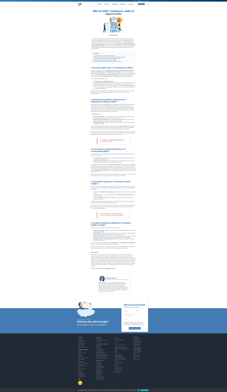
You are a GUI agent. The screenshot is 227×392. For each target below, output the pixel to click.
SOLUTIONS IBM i (118, 355)
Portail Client (80, 356)
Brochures (80, 370)
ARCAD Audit (99, 348)
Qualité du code (118, 372)
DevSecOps (117, 366)
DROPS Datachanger (100, 377)
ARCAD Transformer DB (100, 352)
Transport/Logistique (137, 351)
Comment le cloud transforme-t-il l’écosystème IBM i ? (107, 58)
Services (107, 4)
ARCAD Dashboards (100, 349)
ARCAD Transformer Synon (101, 358)
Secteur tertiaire (136, 356)
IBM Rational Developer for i (120, 347)
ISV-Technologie (136, 359)
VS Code (116, 342)
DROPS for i (98, 374)
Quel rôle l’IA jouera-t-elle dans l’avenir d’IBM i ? (105, 60)
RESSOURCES (80, 361)
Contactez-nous (81, 345)
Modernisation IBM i (119, 368)
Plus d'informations (144, 390)
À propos (130, 4)
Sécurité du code (118, 369)
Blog (79, 367)
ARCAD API (98, 346)
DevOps (116, 365)
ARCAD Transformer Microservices (103, 355)
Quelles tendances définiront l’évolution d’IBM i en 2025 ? (107, 61)
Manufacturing (136, 352)
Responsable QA (136, 343)
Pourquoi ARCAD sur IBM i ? (101, 340)
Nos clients (80, 341)
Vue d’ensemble (99, 338)
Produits (99, 4)
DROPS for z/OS (99, 376)
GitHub (116, 351)
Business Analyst (136, 345)
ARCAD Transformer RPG (101, 356)
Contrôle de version (119, 362)
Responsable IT (136, 338)
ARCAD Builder (99, 364)
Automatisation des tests (120, 359)
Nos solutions (141, 4)
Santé (134, 358)
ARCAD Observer (99, 351)
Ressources (122, 4)
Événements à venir (82, 352)
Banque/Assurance (137, 349)
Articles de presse (81, 368)
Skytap (116, 353)
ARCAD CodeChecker (100, 366)
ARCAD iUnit (98, 369)
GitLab (116, 350)
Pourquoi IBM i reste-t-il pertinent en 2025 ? (104, 55)
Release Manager (136, 344)
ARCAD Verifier (99, 373)
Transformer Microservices (102, 201)
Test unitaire (117, 371)
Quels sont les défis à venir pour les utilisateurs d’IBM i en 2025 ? (109, 57)
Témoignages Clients (82, 365)
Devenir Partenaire (81, 376)
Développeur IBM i (136, 340)
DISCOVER (131, 127)
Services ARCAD (81, 359)
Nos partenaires (81, 343)
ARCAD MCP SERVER (119, 340)
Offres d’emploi (81, 344)
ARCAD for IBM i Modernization (102, 344)
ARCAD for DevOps (100, 360)
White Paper (80, 371)
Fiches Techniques (81, 364)
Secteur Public (136, 355)
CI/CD (116, 361)
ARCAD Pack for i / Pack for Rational (122, 348)
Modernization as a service (83, 357)
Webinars (80, 351)
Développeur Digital (137, 341)
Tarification (115, 4)
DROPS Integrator (100, 379)
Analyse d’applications (119, 356)
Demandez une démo (82, 347)
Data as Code (118, 363)
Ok (138, 390)
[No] (225, 390)
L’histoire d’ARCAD (81, 340)
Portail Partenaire (81, 375)
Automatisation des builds (120, 358)
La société (80, 338)
